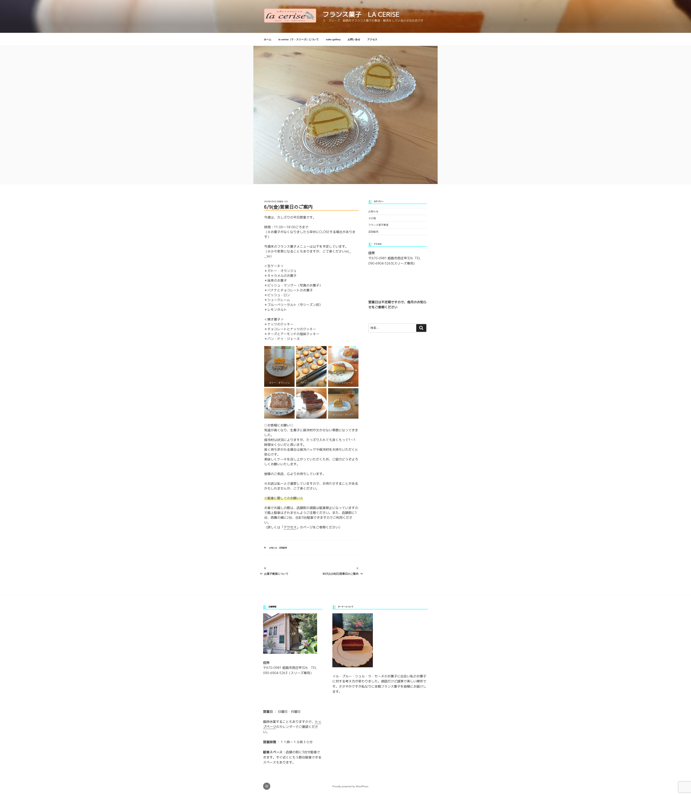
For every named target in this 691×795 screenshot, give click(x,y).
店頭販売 (283, 548)
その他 (372, 218)
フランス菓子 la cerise (361, 14)
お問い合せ (354, 39)
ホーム (267, 39)
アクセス (372, 39)
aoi (286, 201)
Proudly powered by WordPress (350, 786)
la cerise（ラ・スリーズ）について (298, 39)
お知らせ (273, 548)
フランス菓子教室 (378, 224)
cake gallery (333, 39)
